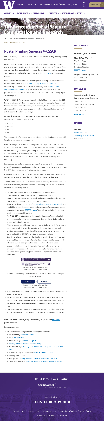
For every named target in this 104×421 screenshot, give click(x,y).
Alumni (75, 5)
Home (5, 38)
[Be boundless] (52, 386)
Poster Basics (19, 337)
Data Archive (38, 13)
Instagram (46, 402)
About (79, 13)
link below (46, 73)
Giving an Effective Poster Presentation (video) (38, 358)
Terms (88, 411)
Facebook (37, 402)
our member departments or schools (47, 204)
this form (56, 320)
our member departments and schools (40, 83)
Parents (55, 5)
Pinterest (65, 402)
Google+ (70, 402)
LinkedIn (60, 402)
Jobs (38, 411)
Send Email (79, 114)
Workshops (22, 13)
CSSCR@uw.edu (31, 210)
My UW (60, 411)
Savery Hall (78, 132)
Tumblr (51, 402)
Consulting (9, 13)
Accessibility (18, 411)
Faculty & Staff (65, 5)
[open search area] (84, 4)
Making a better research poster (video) (25, 343)
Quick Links (95, 4)
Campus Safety (48, 411)
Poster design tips (30, 340)
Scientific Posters (27, 334)
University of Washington (11, 4)
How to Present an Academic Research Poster (44, 361)
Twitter (42, 402)
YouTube (56, 402)
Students (47, 5)
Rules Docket (70, 411)
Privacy (81, 411)
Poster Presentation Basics (44, 352)
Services (53, 13)
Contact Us (29, 411)
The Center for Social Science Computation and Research (26, 39)
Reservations (68, 13)
